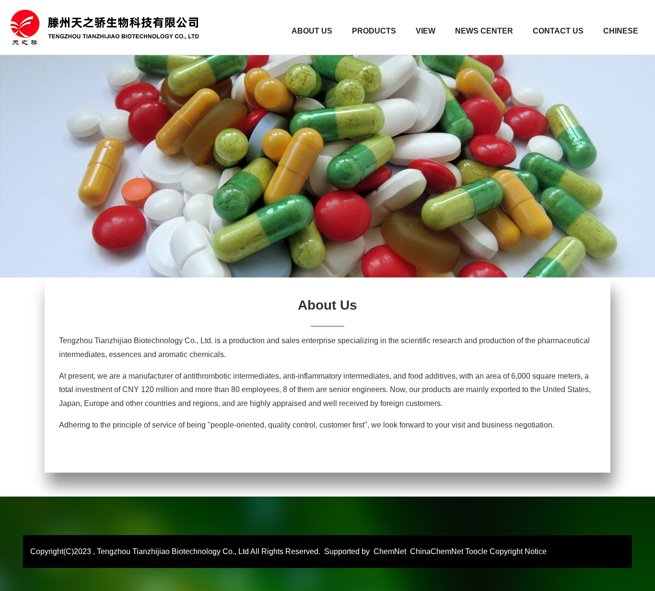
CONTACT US (558, 31)
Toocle (476, 551)
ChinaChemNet (435, 551)
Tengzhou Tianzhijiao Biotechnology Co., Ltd (172, 551)
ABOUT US (312, 31)
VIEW (425, 31)
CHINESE (620, 31)
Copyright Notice (518, 551)
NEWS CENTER (484, 31)
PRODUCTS (374, 31)
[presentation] (24, 148)
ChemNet (390, 551)
